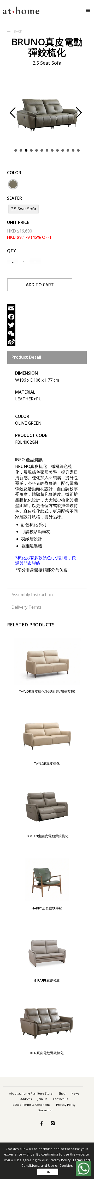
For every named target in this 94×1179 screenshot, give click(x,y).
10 (62, 150)
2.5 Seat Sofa (23, 209)
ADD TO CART (40, 285)
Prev (16, 115)
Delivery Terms (26, 607)
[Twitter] (47, 325)
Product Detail (26, 357)
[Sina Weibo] (47, 342)
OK (47, 1172)
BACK (14, 31)
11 (68, 150)
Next (83, 115)
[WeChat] (47, 333)
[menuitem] (31, 1093)
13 (78, 150)
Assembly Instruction (32, 594)
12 (73, 150)
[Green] (13, 184)
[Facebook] (47, 317)
